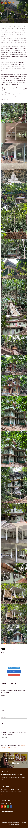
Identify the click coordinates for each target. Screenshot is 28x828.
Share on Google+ (14, 675)
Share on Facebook (14, 671)
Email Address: (4, 717)
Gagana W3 (17, 824)
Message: (3, 695)
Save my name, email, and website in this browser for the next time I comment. (14, 733)
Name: (2, 710)
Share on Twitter (14, 667)
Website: (3, 723)
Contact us (3, 795)
